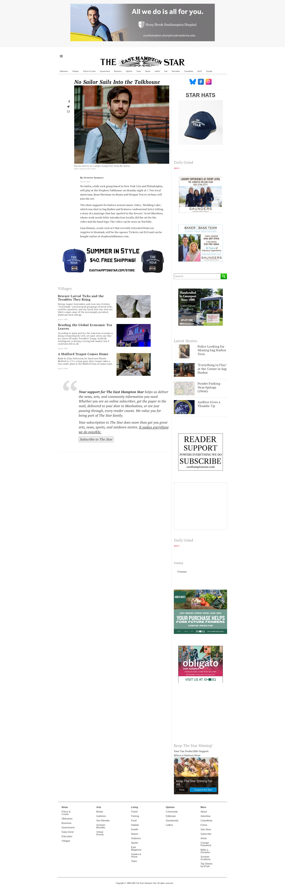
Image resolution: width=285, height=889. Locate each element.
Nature (134, 834)
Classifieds (188, 71)
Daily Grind (67, 832)
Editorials (171, 816)
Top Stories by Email (206, 864)
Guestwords (172, 820)
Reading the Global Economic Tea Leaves (85, 327)
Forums (182, 571)
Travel (134, 811)
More (203, 807)
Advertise (205, 816)
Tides (134, 861)
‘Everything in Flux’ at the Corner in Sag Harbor (212, 368)
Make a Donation (205, 851)
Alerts (204, 838)
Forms (204, 825)
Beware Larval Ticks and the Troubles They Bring (81, 298)
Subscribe (206, 834)
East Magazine (136, 848)
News (65, 807)
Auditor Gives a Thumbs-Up (209, 404)
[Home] (142, 61)
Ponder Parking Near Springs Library (209, 387)
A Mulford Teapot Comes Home (83, 354)
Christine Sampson (94, 177)
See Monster (103, 820)
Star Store (206, 829)
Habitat (135, 825)
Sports (147, 71)
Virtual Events (100, 833)
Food (139, 71)
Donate (209, 71)
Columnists (172, 811)
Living (134, 807)
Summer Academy (205, 858)
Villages (75, 71)
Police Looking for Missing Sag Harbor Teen (212, 350)
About (204, 811)
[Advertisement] (200, 715)
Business (118, 71)
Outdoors (136, 838)
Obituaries (64, 71)
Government (105, 71)
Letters (157, 71)
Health (134, 829)
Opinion (129, 71)
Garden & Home (136, 855)
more (176, 168)
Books (99, 811)
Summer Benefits (100, 826)
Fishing (135, 816)
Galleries (101, 816)
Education (176, 71)
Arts (165, 71)
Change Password (206, 844)
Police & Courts (89, 71)
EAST (199, 71)
